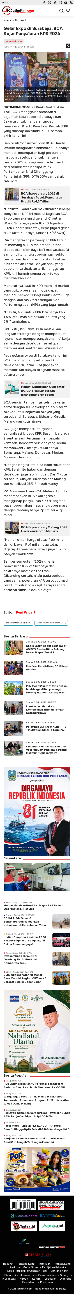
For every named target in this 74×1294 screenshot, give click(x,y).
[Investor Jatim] (52, 1216)
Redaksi (8, 1263)
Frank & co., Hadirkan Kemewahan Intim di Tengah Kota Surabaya (45, 709)
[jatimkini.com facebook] (43, 2)
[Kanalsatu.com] (52, 1247)
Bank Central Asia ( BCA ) (18, 622)
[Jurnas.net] (52, 1226)
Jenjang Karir (59, 1270)
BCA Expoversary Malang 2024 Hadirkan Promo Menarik (44, 529)
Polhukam (46, 1282)
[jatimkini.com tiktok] (54, 2)
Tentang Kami (25, 1263)
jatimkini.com (13, 41)
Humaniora (27, 1275)
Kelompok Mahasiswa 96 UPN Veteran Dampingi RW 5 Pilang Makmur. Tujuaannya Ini (46, 750)
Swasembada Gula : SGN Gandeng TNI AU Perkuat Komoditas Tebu (20, 959)
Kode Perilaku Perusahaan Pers (27, 1270)
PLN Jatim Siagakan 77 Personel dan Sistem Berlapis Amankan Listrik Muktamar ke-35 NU (34, 1085)
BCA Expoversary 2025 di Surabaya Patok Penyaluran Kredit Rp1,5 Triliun (41, 197)
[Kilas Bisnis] (24, 1216)
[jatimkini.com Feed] (70, 2)
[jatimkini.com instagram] (59, 2)
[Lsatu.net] (24, 1241)
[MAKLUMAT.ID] (38, 1255)
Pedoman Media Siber (24, 1267)
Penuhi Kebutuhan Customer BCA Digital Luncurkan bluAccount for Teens (42, 391)
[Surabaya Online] (51, 1205)
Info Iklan (44, 1263)
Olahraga (65, 1278)
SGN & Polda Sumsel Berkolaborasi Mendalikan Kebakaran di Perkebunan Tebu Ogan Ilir (25, 923)
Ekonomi (10, 1275)
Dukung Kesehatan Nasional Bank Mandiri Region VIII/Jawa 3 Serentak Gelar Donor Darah (25, 978)
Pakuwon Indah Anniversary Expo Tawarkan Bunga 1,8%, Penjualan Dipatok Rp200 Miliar (37, 1114)
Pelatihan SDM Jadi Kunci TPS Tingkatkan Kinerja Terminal (46, 728)
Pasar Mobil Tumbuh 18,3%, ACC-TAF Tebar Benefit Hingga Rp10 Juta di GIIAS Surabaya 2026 (36, 1127)
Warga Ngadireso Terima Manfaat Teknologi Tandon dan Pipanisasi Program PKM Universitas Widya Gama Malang (36, 1100)
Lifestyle (50, 1278)
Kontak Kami (62, 1263)
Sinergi (64, 1275)
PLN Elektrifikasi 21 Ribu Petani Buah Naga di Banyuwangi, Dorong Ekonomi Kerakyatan (47, 689)
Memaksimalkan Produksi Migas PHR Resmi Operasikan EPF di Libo (33, 907)
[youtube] (65, 2)
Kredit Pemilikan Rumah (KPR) (51, 622)
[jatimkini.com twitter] (49, 2)
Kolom (36, 1278)
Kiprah (24, 1278)
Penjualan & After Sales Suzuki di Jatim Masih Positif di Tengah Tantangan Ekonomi (34, 1140)
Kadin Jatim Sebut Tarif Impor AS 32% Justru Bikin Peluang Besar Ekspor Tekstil (46, 649)
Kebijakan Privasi (53, 1267)
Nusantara (9, 1278)
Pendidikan (29, 1282)
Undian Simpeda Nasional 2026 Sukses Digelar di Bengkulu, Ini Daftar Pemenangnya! (25, 940)
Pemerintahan (47, 1275)
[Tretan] (24, 1226)
